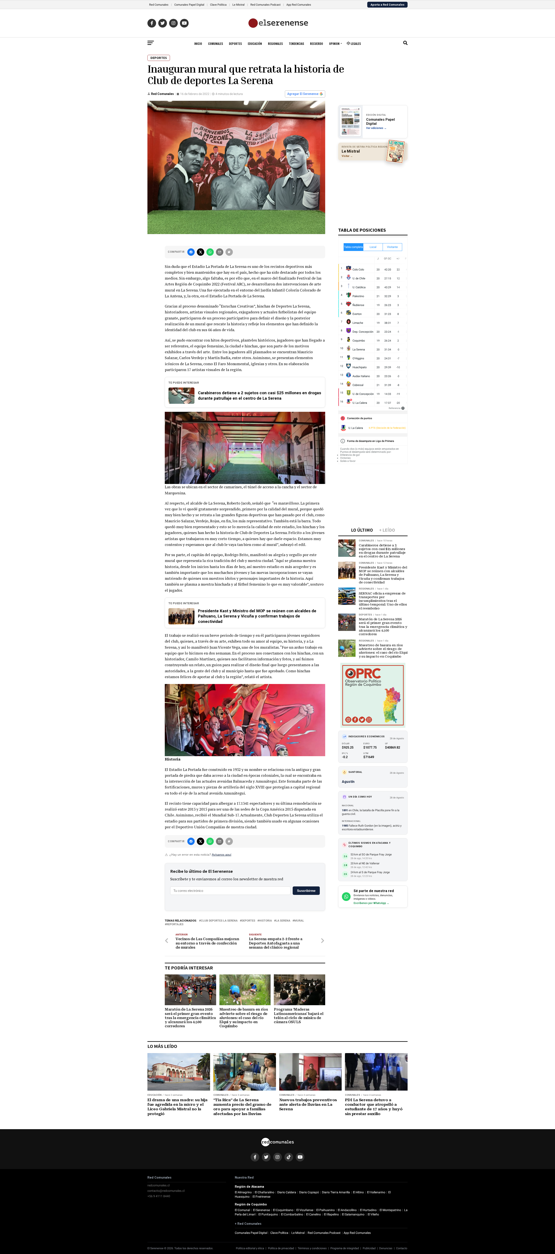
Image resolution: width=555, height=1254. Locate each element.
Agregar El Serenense (302, 94)
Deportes (235, 43)
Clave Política (218, 4)
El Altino (358, 1192)
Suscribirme (306, 890)
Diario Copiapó (309, 1192)
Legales (355, 43)
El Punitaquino (268, 1214)
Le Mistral (238, 4)
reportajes (174, 924)
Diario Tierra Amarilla (336, 1192)
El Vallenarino (376, 1192)
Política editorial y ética (250, 1248)
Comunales (215, 43)
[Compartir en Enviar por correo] (219, 252)
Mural (299, 920)
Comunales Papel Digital (189, 4)
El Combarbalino (292, 1214)
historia (265, 920)
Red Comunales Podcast (265, 4)
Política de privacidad (281, 1248)
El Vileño (373, 1214)
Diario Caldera (286, 1192)
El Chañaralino (264, 1192)
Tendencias (296, 43)
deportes (248, 920)
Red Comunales (158, 4)
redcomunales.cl (158, 1185)
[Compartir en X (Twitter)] (200, 252)
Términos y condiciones (312, 1248)
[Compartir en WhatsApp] (210, 252)
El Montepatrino (390, 1210)
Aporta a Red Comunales (387, 4)
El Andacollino (347, 1210)
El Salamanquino (353, 1214)
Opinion (334, 43)
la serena (283, 920)
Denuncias (385, 1248)
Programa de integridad (344, 1248)
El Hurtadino (368, 1210)
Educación (255, 43)
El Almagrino (243, 1192)
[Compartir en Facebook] (191, 252)
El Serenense (261, 1210)
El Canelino (313, 1214)
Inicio (198, 43)
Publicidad (369, 1248)
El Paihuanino (325, 1210)
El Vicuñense (304, 1210)
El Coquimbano (283, 1210)
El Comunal (242, 1210)
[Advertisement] (373, 192)
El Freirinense (261, 1197)
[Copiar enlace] (229, 252)
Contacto (401, 1248)
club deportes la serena (219, 920)
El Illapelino (331, 1214)
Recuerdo (316, 43)
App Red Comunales (298, 4)
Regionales (275, 43)
